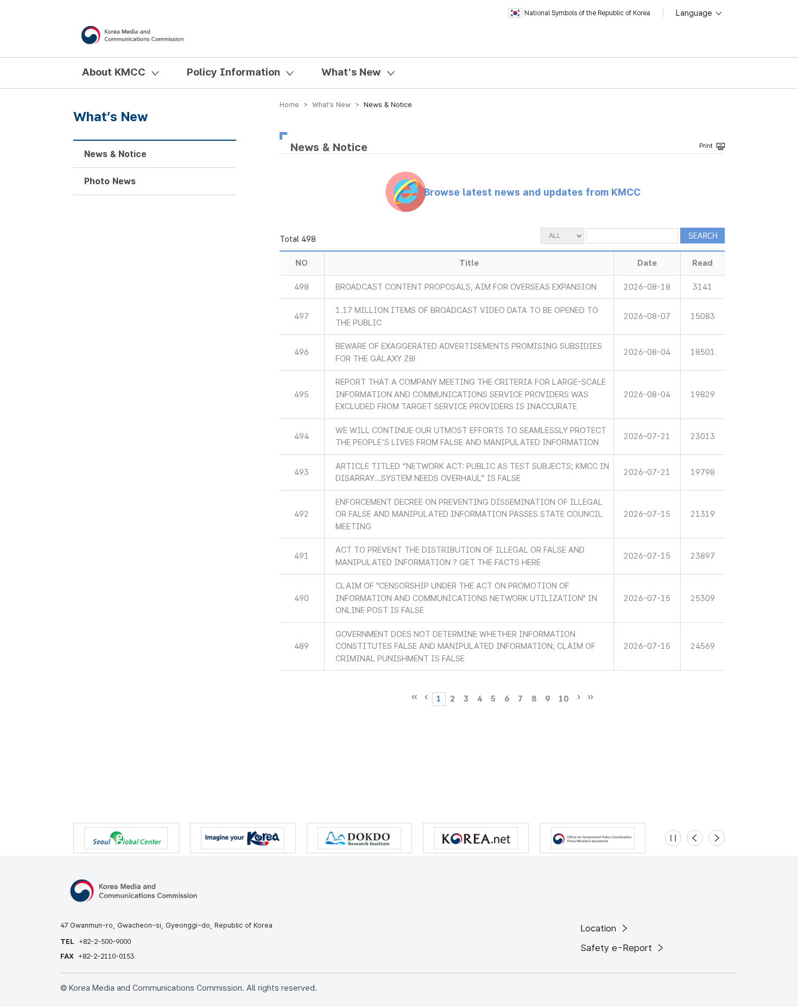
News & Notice (115, 154)
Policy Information (233, 72)
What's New (351, 72)
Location (599, 928)
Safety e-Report (617, 947)
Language (695, 13)
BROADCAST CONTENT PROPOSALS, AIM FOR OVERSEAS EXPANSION (466, 287)
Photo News (110, 181)
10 (563, 699)
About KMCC (113, 72)
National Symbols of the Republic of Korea (587, 13)
